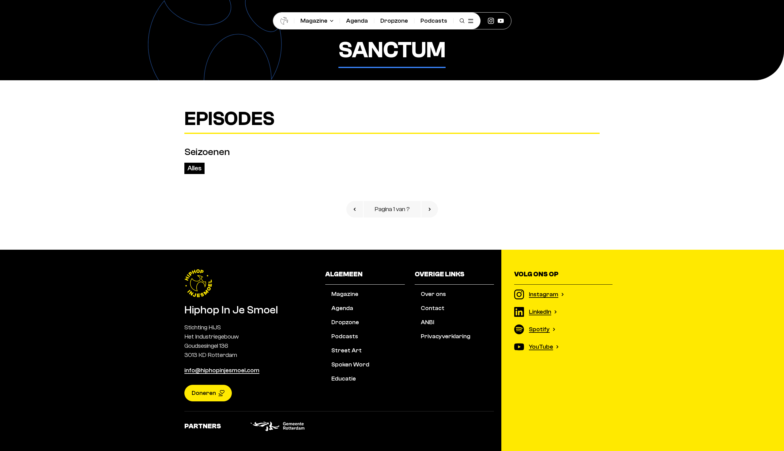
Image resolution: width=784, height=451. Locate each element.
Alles (194, 168)
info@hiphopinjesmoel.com (221, 370)
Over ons (433, 294)
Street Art (346, 350)
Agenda (357, 20)
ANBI (427, 322)
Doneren (204, 392)
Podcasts (433, 20)
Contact (432, 308)
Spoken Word (350, 364)
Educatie (343, 378)
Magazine (313, 20)
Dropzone (394, 20)
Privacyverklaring (445, 336)
